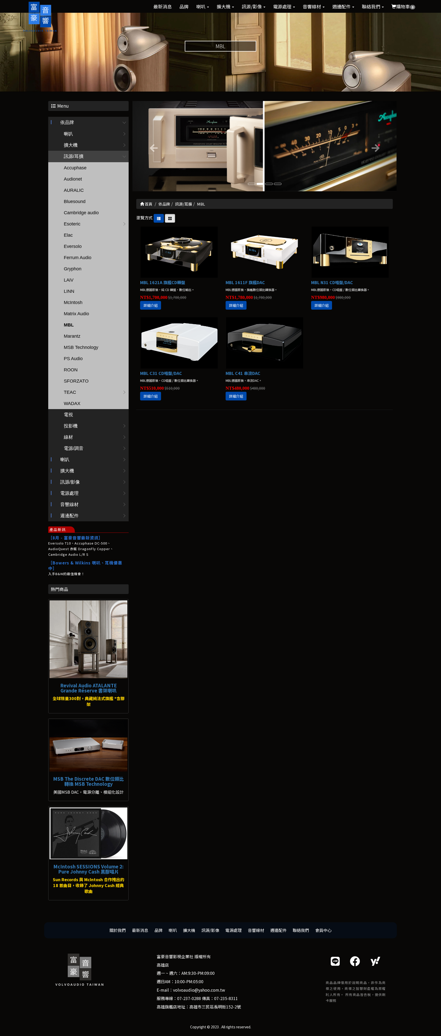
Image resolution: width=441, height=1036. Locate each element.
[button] (152, 146)
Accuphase (75, 167)
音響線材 (312, 6)
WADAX (72, 403)
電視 (68, 414)
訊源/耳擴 (73, 156)
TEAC (70, 392)
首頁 (148, 204)
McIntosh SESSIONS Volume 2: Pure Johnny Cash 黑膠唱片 (88, 869)
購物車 (404, 6)
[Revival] (88, 639)
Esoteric (72, 223)
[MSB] (88, 746)
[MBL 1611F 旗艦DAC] (264, 252)
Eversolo (73, 246)
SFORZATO (76, 381)
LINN (69, 291)
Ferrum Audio (77, 257)
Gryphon (72, 268)
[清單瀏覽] (159, 217)
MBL (69, 324)
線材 (68, 437)
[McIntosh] (88, 833)
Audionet (73, 179)
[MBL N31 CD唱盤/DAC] (350, 252)
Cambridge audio (81, 212)
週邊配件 (342, 6)
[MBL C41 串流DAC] (264, 343)
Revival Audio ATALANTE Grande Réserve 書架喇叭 (88, 688)
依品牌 (67, 122)
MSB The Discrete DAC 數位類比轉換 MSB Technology (88, 781)
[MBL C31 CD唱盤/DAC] (179, 343)
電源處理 (282, 6)
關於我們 (117, 930)
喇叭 (201, 6)
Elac (68, 235)
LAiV (69, 280)
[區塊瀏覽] (170, 217)
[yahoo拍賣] (375, 961)
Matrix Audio (76, 313)
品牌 (184, 6)
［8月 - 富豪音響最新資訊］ (75, 538)
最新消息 (162, 6)
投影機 (71, 425)
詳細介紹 (150, 305)
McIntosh (73, 302)
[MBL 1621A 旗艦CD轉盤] (179, 252)
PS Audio (73, 358)
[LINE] (335, 961)
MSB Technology (81, 347)
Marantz (72, 336)
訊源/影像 (252, 6)
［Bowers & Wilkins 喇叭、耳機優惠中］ (85, 565)
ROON (71, 369)
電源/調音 (73, 448)
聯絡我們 (371, 6)
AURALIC (74, 190)
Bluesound (74, 201)
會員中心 (323, 930)
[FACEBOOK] (355, 961)
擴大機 (224, 6)
